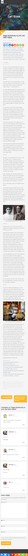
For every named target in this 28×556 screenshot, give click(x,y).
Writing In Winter (7, 397)
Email (3, 526)
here (16, 369)
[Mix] (17, 45)
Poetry (12, 383)
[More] (23, 45)
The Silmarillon (13, 386)
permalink (5, 388)
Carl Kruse (14, 16)
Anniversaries (7, 382)
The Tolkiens (19, 386)
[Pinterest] (12, 45)
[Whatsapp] (20, 45)
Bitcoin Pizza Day (11, 50)
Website (3, 532)
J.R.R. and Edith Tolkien (13, 54)
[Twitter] (7, 45)
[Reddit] (15, 45)
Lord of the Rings (6, 386)
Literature (8, 383)
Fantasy (16, 382)
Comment (4, 502)
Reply (23, 424)
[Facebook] (4, 45)
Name (3, 520)
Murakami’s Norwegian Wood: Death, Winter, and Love (20, 399)
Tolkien (15, 383)
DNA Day (5, 50)
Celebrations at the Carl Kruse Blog (12, 385)
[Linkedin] (9, 45)
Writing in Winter (6, 372)
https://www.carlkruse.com (9, 363)
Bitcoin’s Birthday (20, 50)
